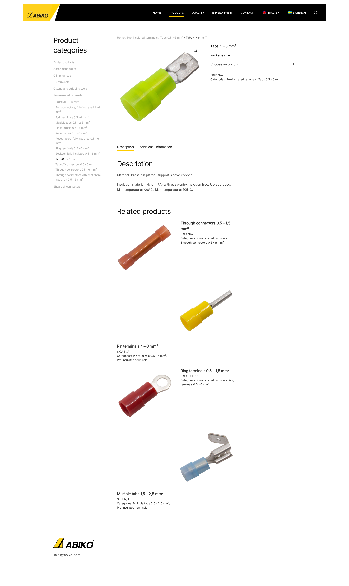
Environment (222, 12)
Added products (63, 62)
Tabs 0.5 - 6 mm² (171, 37)
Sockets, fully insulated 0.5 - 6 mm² (77, 153)
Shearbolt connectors (66, 186)
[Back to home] (41, 12)
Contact (247, 12)
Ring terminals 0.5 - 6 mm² (72, 148)
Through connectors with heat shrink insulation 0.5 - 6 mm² (78, 177)
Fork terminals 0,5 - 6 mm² (72, 117)
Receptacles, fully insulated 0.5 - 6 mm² (77, 141)
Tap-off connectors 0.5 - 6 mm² (75, 164)
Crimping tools (62, 75)
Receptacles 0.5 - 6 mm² (71, 133)
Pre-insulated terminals (142, 37)
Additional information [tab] (156, 147)
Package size (220, 55)
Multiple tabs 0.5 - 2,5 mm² (151, 503)
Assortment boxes (64, 68)
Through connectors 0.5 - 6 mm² (202, 242)
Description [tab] (125, 147)
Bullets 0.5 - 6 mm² (67, 102)
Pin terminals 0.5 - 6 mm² (149, 355)
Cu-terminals (61, 82)
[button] (316, 12)
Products (176, 12)
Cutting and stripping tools (70, 88)
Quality (198, 12)
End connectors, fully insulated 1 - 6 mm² (77, 109)
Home (157, 12)
